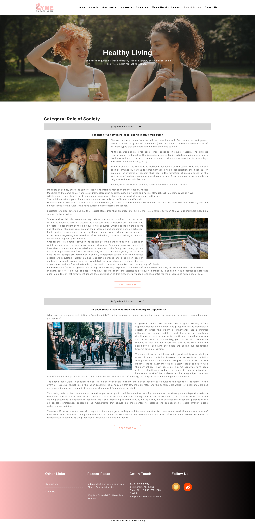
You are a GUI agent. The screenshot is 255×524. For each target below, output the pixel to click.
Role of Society (192, 7)
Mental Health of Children (166, 7)
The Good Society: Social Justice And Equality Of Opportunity (127, 309)
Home (82, 7)
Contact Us (211, 7)
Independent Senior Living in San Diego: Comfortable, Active (106, 485)
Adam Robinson (125, 126)
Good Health (109, 7)
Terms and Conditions (120, 520)
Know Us (93, 7)
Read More (126, 284)
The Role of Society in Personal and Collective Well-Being (127, 134)
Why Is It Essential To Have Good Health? (106, 497)
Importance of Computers (134, 7)
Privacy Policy (138, 520)
